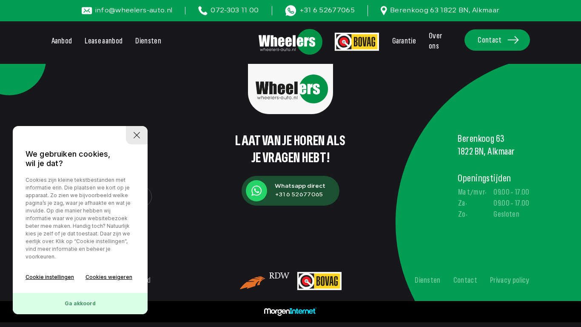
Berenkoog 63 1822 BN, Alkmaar (444, 10)
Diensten (148, 42)
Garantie (404, 42)
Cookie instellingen (50, 277)
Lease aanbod (103, 42)
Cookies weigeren (108, 277)
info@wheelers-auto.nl (134, 10)
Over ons (435, 42)
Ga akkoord (80, 303)
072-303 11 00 (235, 10)
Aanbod (61, 42)
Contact (489, 41)
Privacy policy (510, 281)
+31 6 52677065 (327, 10)
